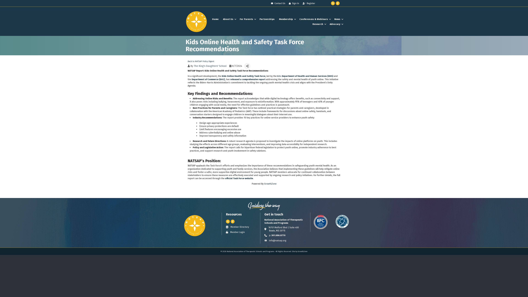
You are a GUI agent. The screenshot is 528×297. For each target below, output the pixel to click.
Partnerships (267, 19)
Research (318, 24)
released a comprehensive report (247, 79)
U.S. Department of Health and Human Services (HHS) (305, 76)
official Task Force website (239, 178)
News (337, 19)
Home (215, 19)
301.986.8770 (278, 235)
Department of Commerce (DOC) (208, 79)
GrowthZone (270, 183)
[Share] (247, 66)
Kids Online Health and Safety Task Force (243, 76)
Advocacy (335, 24)
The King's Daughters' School (210, 66)
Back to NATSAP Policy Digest (201, 61)
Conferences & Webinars (313, 19)
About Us (228, 19)
